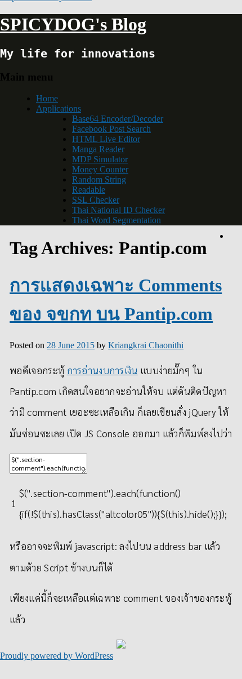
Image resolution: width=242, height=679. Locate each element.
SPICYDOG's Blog (73, 24)
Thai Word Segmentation (116, 220)
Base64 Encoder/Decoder (117, 118)
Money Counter (100, 169)
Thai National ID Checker (118, 210)
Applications (58, 108)
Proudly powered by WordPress (56, 655)
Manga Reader (98, 149)
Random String (99, 179)
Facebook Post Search (111, 129)
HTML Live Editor (106, 139)
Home (47, 98)
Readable (88, 189)
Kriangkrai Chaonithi (145, 345)
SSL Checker (95, 200)
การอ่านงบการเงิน (102, 370)
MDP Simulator (100, 159)
